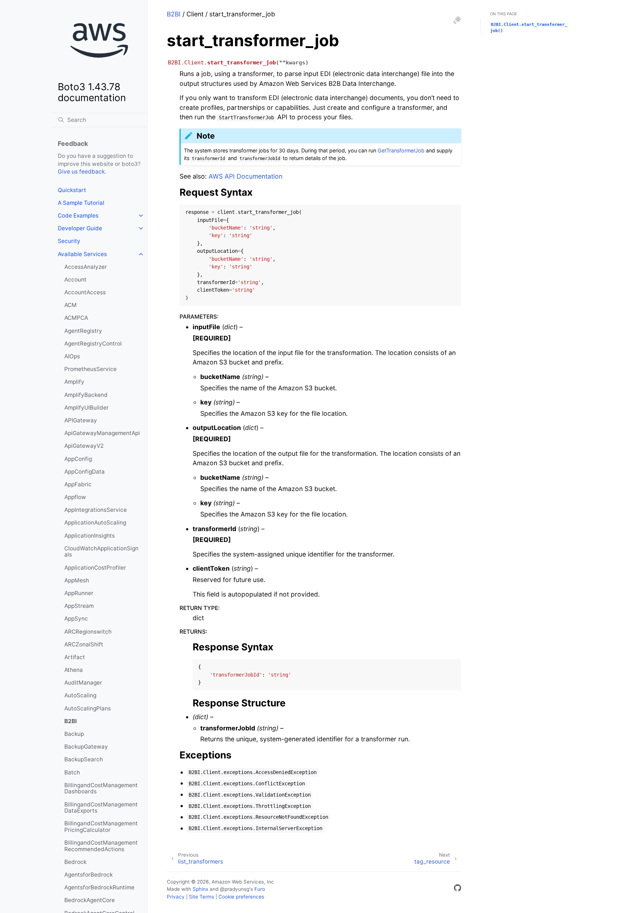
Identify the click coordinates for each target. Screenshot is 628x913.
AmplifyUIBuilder (86, 407)
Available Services (82, 254)
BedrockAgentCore (89, 900)
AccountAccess (85, 292)
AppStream (79, 605)
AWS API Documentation (245, 176)
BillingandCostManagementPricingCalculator (101, 826)
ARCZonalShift (83, 644)
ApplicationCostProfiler (95, 567)
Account (75, 279)
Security (69, 241)
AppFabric (78, 484)
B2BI (70, 721)
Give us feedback (81, 171)
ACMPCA (76, 317)
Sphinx (200, 889)
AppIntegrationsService (95, 509)
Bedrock (75, 861)
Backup (74, 733)
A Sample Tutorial (81, 202)
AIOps (72, 356)
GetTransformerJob (401, 150)
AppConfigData (84, 471)
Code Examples (78, 215)
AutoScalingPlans (87, 708)
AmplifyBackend (86, 394)
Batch (72, 772)
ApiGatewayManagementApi (102, 433)
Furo (259, 889)
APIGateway (80, 420)
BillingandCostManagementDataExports (101, 807)
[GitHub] (457, 889)
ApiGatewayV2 (84, 445)
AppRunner (78, 593)
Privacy (176, 897)
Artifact (74, 657)
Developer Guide (80, 228)
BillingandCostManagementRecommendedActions (101, 846)
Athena (73, 669)
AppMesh (76, 580)
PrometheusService (90, 369)
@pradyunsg (234, 889)
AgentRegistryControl (93, 343)
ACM (70, 305)
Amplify (74, 381)
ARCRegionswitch (88, 631)
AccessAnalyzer (85, 266)
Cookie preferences (241, 897)
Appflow (75, 497)
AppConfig (78, 458)
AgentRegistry (83, 330)
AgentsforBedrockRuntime (99, 887)
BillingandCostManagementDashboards (101, 788)
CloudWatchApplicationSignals (101, 551)
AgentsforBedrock (88, 874)
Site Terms (201, 897)
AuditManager (83, 682)
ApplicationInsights (89, 535)
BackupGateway (86, 746)
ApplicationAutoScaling (95, 522)
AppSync (76, 618)
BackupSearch (83, 759)
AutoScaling (80, 695)
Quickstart (72, 190)
